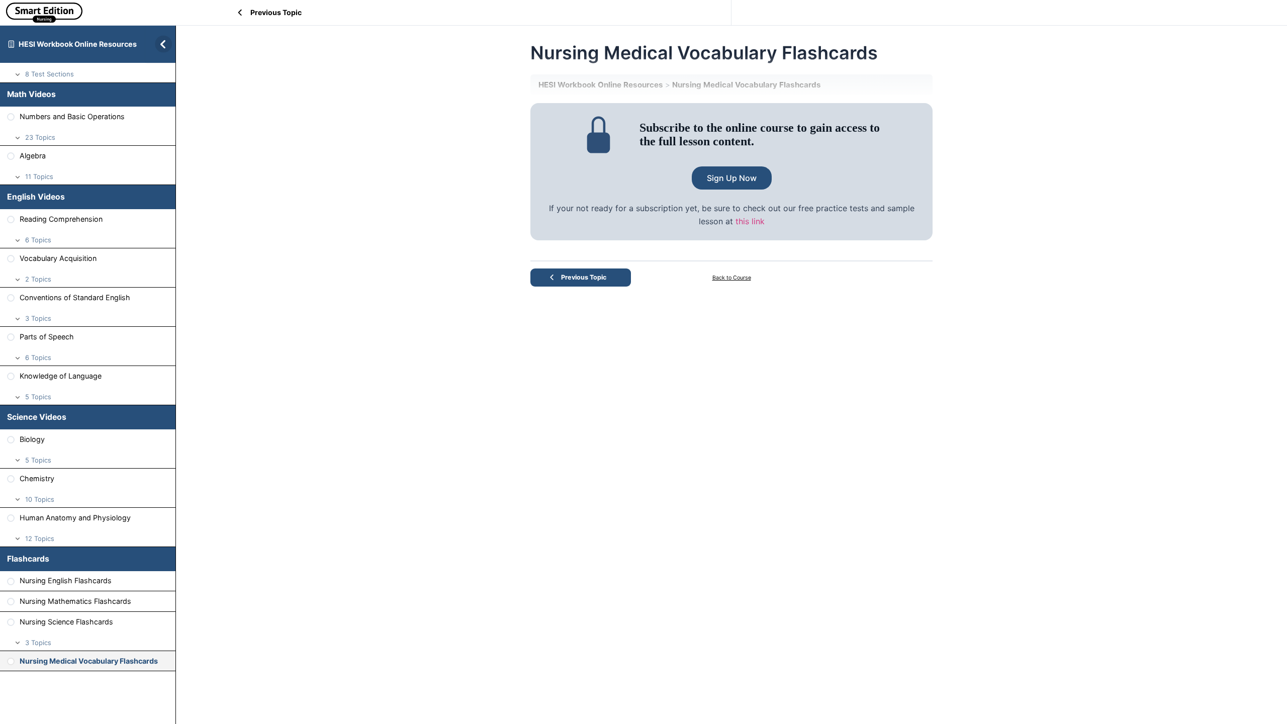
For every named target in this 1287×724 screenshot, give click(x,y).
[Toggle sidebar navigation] (160, 44)
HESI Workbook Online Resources (78, 44)
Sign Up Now (732, 178)
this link (750, 221)
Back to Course (731, 278)
